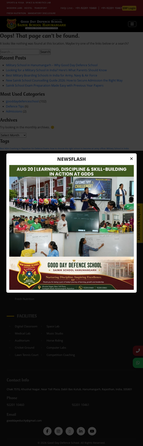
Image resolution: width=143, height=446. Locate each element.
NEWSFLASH (71, 159)
